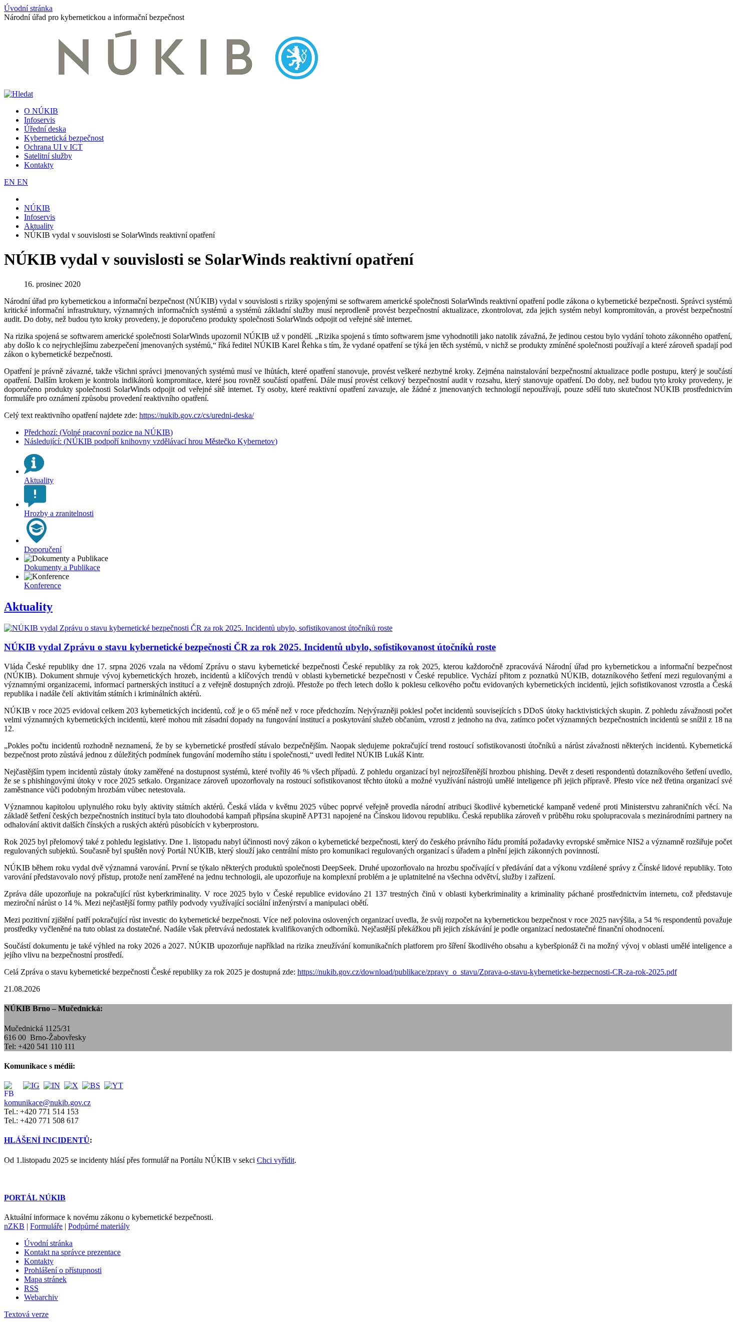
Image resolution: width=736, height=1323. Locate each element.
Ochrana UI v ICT (53, 147)
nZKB (14, 1226)
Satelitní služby (48, 156)
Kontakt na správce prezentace (72, 1252)
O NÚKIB (41, 111)
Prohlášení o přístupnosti (63, 1270)
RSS (31, 1288)
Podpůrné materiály (99, 1226)
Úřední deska (45, 129)
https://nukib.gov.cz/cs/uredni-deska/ (196, 415)
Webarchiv (41, 1297)
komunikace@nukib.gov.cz (47, 1102)
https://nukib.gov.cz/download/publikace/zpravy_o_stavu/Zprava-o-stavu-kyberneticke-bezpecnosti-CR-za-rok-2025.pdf (487, 972)
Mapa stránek (45, 1279)
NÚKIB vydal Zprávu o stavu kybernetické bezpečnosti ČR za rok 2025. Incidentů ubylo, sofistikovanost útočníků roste (250, 647)
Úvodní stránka (28, 8)
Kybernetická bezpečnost (64, 138)
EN (10, 182)
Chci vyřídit (275, 1160)
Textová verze (26, 1314)
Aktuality (28, 606)
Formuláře (46, 1226)
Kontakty (39, 165)
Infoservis (39, 120)
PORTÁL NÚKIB (35, 1197)
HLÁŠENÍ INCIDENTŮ (47, 1140)
